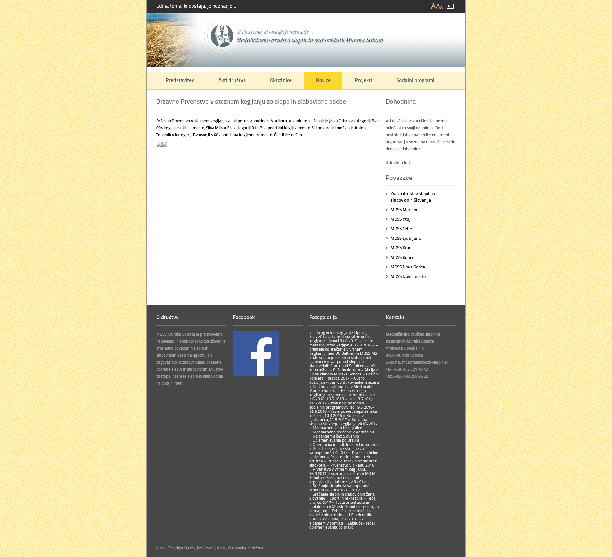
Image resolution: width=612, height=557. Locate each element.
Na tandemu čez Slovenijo (335, 436)
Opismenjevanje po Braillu (335, 440)
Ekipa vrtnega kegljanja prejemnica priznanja (337, 392)
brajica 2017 (338, 378)
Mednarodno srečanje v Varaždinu (343, 432)
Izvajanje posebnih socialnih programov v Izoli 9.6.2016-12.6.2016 (342, 407)
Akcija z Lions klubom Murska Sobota (343, 372)
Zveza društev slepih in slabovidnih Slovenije (412, 196)
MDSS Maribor (404, 209)
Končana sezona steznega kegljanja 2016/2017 (343, 421)
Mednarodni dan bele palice (337, 428)
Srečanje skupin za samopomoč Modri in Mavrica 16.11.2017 (339, 488)
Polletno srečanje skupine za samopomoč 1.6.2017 (336, 450)
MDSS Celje (401, 228)
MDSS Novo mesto (408, 276)
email (450, 6)
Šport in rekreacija (346, 498)
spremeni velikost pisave (437, 6)
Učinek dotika (361, 515)
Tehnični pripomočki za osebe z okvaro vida (341, 513)
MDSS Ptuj (400, 219)
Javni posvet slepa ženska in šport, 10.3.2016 (343, 413)
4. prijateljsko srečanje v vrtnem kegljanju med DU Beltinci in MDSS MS (344, 349)
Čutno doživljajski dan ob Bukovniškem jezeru (344, 380)
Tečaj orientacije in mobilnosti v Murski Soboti (339, 504)
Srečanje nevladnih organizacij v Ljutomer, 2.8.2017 (337, 479)
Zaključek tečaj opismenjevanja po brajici (342, 525)
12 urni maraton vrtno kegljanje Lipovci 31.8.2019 (340, 339)
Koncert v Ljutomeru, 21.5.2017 (336, 417)
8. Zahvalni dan (346, 370)
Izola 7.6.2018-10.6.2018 (343, 397)
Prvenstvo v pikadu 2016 (351, 465)
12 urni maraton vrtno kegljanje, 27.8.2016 (341, 343)
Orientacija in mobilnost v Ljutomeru (345, 444)
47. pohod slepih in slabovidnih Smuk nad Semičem (337, 363)
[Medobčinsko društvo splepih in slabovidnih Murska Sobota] (306, 65)
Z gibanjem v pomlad (336, 521)
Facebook (244, 317)
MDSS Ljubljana (405, 238)
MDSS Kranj (401, 248)
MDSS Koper (402, 257)
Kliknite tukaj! (399, 163)
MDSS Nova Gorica (407, 267)
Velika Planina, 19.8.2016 (334, 519)
